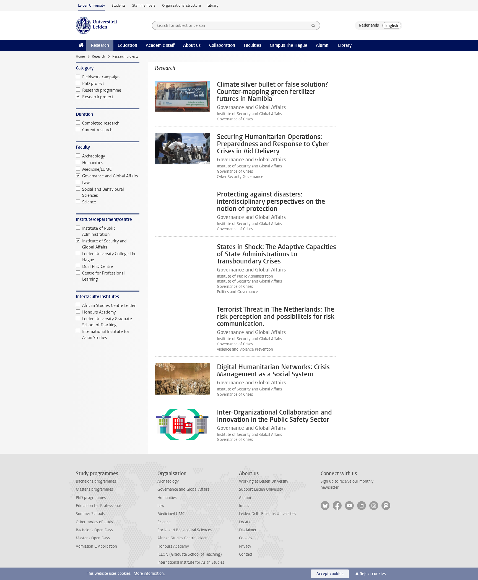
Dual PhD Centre (97, 266)
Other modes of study (94, 522)
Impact (245, 505)
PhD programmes (91, 497)
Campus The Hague (288, 45)
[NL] (368, 25)
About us (192, 45)
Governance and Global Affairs (110, 176)
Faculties (252, 45)
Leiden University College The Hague (109, 257)
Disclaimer (247, 530)
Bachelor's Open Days (94, 530)
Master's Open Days (93, 538)
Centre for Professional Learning (103, 276)
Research (100, 45)
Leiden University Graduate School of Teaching (107, 322)
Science (89, 202)
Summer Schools (90, 513)
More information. (149, 573)
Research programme (101, 90)
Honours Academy (99, 312)
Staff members (143, 5)
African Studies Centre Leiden (109, 305)
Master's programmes (94, 489)
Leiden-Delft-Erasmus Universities (267, 513)
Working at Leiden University (263, 481)
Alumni (322, 45)
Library (212, 5)
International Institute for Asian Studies (105, 334)
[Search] (313, 25)
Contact (245, 554)
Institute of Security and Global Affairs (104, 244)
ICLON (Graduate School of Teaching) (189, 554)
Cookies (245, 538)
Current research (97, 130)
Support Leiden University (261, 489)
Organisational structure (181, 5)
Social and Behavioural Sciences (103, 192)
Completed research (100, 123)
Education (127, 45)
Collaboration (222, 45)
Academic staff (160, 45)
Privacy (245, 546)
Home (80, 56)
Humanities (92, 162)
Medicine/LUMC (97, 169)
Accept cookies (329, 573)
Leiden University (91, 5)
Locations (247, 522)
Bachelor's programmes (96, 481)
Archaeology (93, 156)
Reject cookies (373, 573)
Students (118, 5)
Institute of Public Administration (98, 231)
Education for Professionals (99, 505)
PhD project (93, 83)
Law (86, 182)
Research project (97, 97)
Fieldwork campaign (100, 77)
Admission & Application (96, 546)
